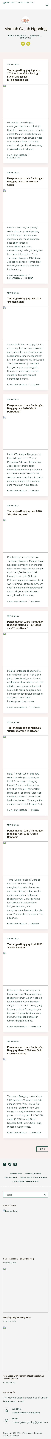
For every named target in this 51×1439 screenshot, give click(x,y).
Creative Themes (11, 1435)
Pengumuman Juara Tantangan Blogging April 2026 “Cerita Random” (25, 833)
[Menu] (47, 5)
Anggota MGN (10, 1177)
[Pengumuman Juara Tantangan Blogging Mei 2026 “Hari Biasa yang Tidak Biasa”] (25, 649)
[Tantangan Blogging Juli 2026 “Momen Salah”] (25, 323)
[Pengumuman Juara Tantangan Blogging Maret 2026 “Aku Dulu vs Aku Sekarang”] (25, 1075)
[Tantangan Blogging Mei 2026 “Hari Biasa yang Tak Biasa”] (25, 752)
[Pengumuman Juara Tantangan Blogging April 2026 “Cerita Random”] (25, 858)
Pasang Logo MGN (33, 1174)
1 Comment (28, 278)
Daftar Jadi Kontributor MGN (33, 1177)
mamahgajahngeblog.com (26, 1412)
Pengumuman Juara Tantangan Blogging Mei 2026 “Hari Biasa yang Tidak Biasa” (25, 625)
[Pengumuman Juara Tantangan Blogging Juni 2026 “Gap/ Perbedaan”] (25, 433)
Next (41, 1149)
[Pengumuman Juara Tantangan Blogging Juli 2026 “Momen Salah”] (25, 206)
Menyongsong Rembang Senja (17, 1317)
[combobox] (23, 1194)
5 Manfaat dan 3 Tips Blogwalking (18, 1259)
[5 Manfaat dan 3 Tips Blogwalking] (25, 1231)
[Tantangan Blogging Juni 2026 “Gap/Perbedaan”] (25, 536)
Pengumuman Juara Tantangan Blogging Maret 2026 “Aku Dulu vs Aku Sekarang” (25, 1050)
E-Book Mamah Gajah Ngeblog (25, 1181)
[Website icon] (23, 44)
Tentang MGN (13, 65)
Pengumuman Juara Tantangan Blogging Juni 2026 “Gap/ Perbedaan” (25, 408)
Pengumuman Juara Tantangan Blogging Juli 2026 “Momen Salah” (25, 181)
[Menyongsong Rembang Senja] (25, 1290)
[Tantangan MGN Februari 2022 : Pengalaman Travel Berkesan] (25, 1348)
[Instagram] (4, 1164)
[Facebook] (9, 1164)
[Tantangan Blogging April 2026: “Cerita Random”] (25, 969)
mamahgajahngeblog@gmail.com (30, 1422)
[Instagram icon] (28, 44)
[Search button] (45, 1194)
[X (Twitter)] (15, 1164)
